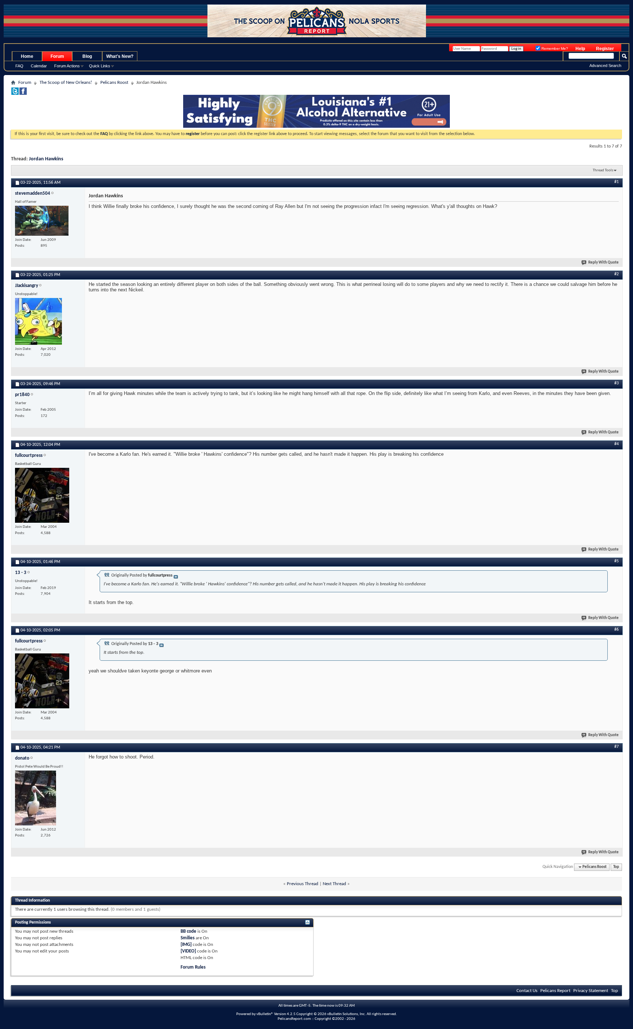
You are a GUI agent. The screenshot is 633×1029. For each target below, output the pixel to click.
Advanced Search (605, 65)
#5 (616, 561)
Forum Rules (193, 967)
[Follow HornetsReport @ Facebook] (23, 93)
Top (616, 867)
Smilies (188, 938)
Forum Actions (67, 66)
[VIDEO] (188, 951)
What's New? (119, 56)
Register (605, 48)
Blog (87, 56)
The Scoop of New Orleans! (66, 82)
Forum (57, 56)
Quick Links (99, 66)
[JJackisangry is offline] (38, 321)
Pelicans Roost (114, 82)
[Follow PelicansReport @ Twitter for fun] (15, 93)
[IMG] (186, 944)
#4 (616, 444)
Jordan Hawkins (46, 159)
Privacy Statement (590, 990)
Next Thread (334, 883)
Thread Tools (603, 170)
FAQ (19, 66)
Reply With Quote (603, 263)
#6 (616, 629)
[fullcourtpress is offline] (42, 495)
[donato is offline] (35, 798)
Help (580, 48)
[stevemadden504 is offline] (42, 221)
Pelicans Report (555, 990)
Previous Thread (302, 883)
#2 (616, 274)
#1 (616, 182)
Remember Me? (554, 48)
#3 (616, 383)
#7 (616, 747)
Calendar (39, 66)
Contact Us (527, 990)
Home (27, 56)
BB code (188, 931)
